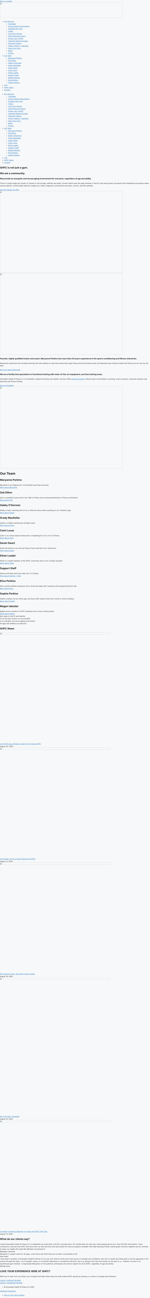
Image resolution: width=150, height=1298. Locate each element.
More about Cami (6, 538)
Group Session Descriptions (19, 26)
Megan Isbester (14, 78)
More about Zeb (6, 500)
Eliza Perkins (13, 80)
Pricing (10, 53)
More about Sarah (7, 551)
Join (5, 85)
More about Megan (7, 614)
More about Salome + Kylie (10, 576)
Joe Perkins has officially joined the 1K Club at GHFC (20, 744)
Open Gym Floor (14, 48)
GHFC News (8, 87)
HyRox (10, 31)
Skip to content (6, 1)
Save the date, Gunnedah (9, 1116)
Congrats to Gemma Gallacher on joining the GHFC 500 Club (23, 1231)
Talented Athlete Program (18, 41)
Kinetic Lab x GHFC (15, 39)
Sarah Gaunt (13, 68)
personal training (78, 379)
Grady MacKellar (14, 65)
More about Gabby (7, 513)
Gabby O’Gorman (14, 63)
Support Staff (13, 75)
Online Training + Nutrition (18, 46)
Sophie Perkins (14, 83)
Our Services (9, 21)
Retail (10, 51)
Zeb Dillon (12, 61)
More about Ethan (7, 563)
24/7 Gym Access (15, 34)
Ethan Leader (13, 73)
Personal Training (14, 43)
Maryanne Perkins (15, 58)
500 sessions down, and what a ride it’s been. (17, 974)
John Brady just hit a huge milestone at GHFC (17, 859)
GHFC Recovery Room (17, 36)
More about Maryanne (8, 487)
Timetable (12, 24)
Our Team (8, 56)
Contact (7, 90)
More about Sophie (7, 601)
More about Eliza (6, 589)
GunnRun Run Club (15, 29)
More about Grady (7, 525)
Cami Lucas (12, 70)
